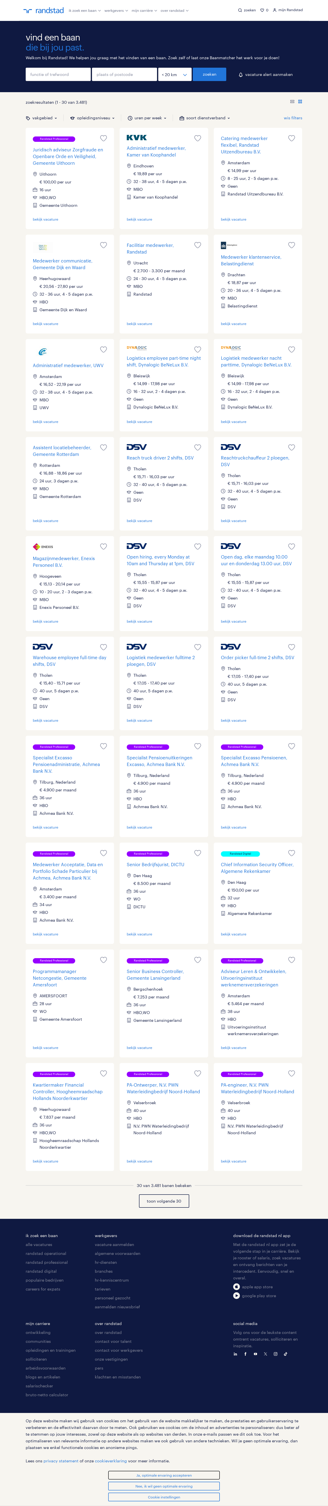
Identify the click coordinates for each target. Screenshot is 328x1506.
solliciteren (36, 1359)
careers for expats (43, 1289)
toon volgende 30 (164, 1201)
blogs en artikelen (43, 1376)
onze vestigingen (111, 1359)
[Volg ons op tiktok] (286, 1353)
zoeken (209, 74)
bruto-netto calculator (47, 1394)
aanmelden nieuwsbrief (117, 1306)
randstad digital (41, 1271)
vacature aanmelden (114, 1244)
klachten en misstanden (118, 1376)
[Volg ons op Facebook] (246, 1353)
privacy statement (61, 1460)
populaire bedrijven (45, 1280)
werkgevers (114, 10)
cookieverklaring (111, 1460)
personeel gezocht (113, 1297)
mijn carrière (142, 10)
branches (104, 1271)
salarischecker (39, 1385)
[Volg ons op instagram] (276, 1353)
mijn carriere (38, 1323)
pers (99, 1368)
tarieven (102, 1289)
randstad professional (47, 1262)
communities (38, 1341)
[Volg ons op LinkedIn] (236, 1353)
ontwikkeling (38, 1332)
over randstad (172, 10)
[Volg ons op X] (266, 1353)
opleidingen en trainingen (51, 1350)
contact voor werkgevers (119, 1350)
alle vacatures (39, 1244)
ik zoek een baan (83, 10)
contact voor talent (113, 1341)
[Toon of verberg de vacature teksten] (296, 102)
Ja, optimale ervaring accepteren (164, 1475)
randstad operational (46, 1253)
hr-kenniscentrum (112, 1280)
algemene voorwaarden (117, 1253)
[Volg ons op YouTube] (256, 1353)
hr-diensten (106, 1262)
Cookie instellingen (164, 1497)
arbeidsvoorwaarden (46, 1368)
